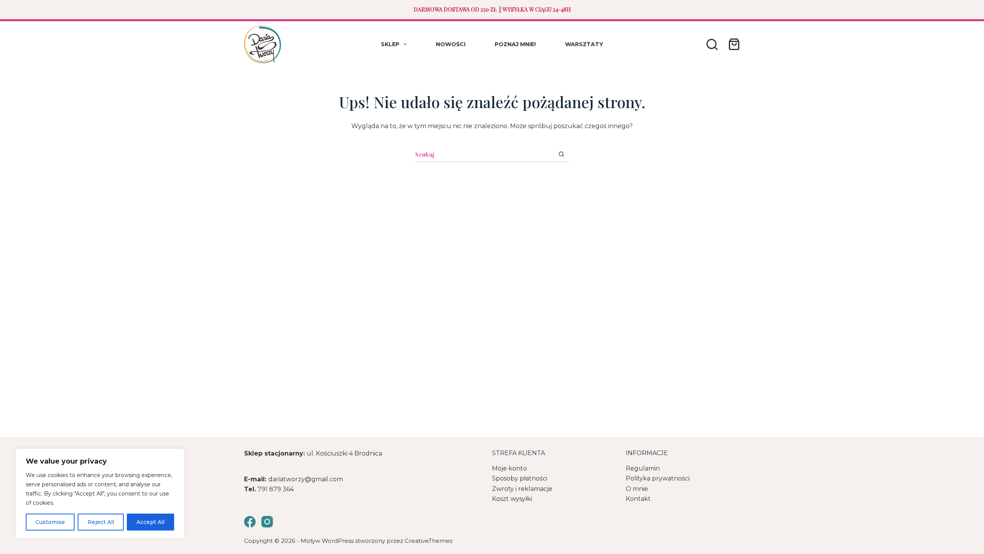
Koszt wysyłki (512, 498)
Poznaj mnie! (515, 44)
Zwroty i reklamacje (522, 488)
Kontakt (638, 498)
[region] (99, 494)
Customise (50, 522)
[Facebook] (250, 521)
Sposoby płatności (519, 478)
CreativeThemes (428, 540)
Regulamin (643, 468)
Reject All (101, 522)
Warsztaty (584, 44)
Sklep (390, 44)
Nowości (450, 44)
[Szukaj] (712, 44)
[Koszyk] (732, 44)
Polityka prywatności (658, 478)
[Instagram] (267, 521)
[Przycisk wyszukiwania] (561, 154)
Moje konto (509, 468)
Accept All (150, 522)
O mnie (637, 488)
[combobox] (484, 154)
